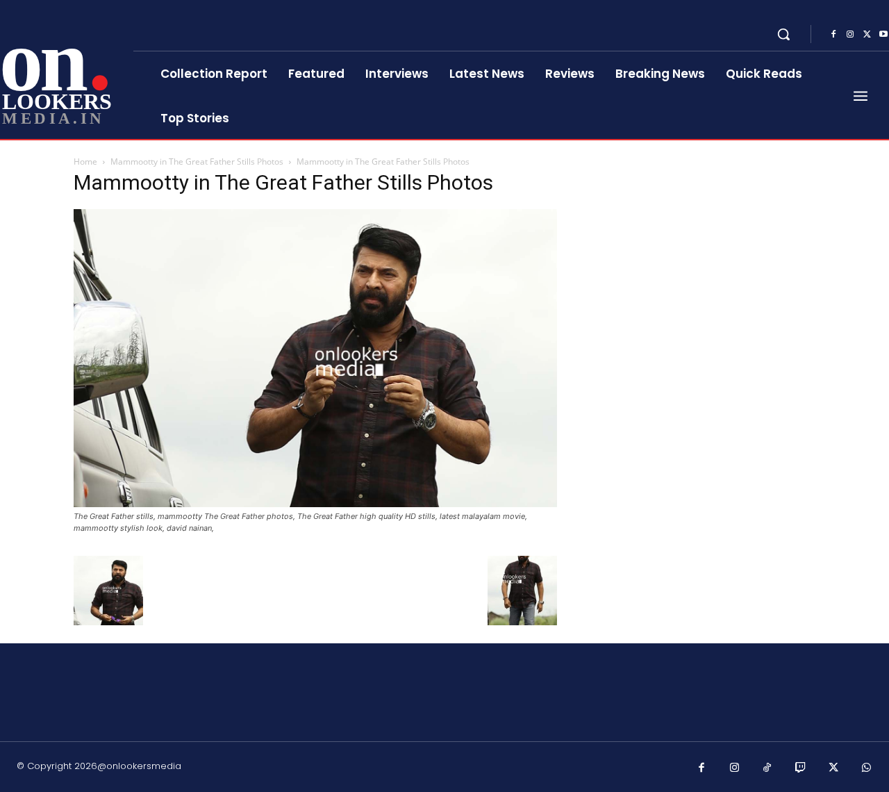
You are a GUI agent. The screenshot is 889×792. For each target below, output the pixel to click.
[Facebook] (833, 34)
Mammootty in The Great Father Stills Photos (196, 161)
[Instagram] (850, 34)
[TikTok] (767, 768)
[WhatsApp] (867, 768)
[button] (783, 34)
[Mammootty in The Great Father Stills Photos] (315, 503)
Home (85, 161)
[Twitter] (866, 34)
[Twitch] (801, 768)
